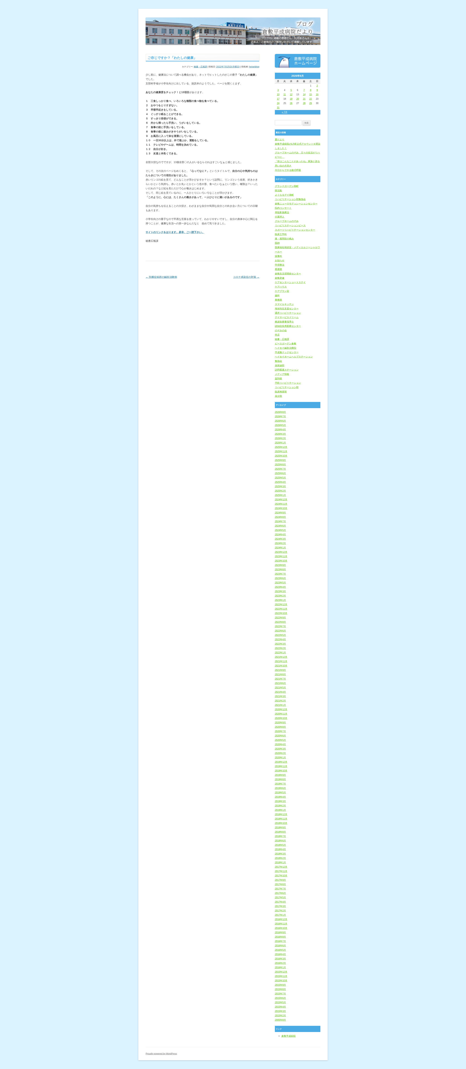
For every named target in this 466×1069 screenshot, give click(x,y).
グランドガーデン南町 (287, 186)
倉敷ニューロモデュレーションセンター (296, 203)
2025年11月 (281, 451)
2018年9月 (280, 827)
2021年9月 (280, 670)
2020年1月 (280, 757)
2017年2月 (280, 910)
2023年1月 (280, 600)
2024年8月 (280, 517)
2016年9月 (280, 932)
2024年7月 (280, 521)
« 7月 (284, 112)
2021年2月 (280, 700)
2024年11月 (281, 504)
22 (310, 98)
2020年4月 (280, 744)
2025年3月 (280, 486)
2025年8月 (280, 464)
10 (278, 94)
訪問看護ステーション (287, 369)
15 (310, 94)
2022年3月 (280, 643)
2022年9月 (280, 617)
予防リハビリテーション (288, 383)
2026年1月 (280, 442)
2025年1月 (280, 495)
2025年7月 (280, 469)
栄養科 (278, 256)
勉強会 (278, 361)
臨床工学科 (281, 234)
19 (291, 98)
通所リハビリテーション (288, 313)
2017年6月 (280, 893)
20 (297, 98)
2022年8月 (280, 622)
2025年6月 (280, 473)
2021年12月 (281, 657)
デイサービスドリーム (287, 317)
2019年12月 (281, 762)
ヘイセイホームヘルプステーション (294, 356)
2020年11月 (281, 713)
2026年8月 (280, 412)
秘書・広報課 (200, 66)
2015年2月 (280, 1015)
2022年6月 (280, 630)
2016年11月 (281, 923)
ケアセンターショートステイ (290, 282)
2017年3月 (280, 906)
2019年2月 (280, 805)
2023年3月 (280, 591)
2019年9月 (280, 775)
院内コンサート (283, 208)
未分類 (278, 396)
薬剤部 (278, 378)
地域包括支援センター (287, 308)
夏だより (279, 139)
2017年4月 (280, 901)
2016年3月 (280, 958)
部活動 (278, 190)
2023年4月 (280, 587)
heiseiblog (254, 66)
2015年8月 (280, 989)
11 (284, 94)
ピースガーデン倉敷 (285, 343)
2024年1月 (280, 547)
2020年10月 (281, 718)
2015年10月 (281, 980)
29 (310, 103)
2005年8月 (280, 1020)
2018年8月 (280, 831)
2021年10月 (281, 665)
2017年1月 (280, 915)
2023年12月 (281, 552)
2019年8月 (280, 779)
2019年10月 (281, 770)
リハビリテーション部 (287, 387)
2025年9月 (280, 460)
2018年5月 (280, 845)
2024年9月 (280, 512)
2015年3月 (280, 1011)
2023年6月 (280, 578)
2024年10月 (281, 508)
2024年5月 (280, 530)
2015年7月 (280, 993)
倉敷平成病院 (288, 1036)
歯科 (277, 295)
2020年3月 (280, 748)
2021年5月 (280, 687)
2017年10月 (281, 875)
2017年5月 (280, 897)
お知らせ (279, 260)
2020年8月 (280, 727)
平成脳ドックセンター (287, 352)
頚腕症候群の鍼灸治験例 (161, 276)
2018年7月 (280, 836)
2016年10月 (281, 928)
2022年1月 (280, 652)
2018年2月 (280, 858)
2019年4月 (280, 797)
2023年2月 (280, 595)
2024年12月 (281, 499)
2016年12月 (281, 919)
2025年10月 (281, 455)
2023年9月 (280, 565)
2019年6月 (280, 788)
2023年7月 (280, 573)
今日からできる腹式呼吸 (288, 170)
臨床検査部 (281, 391)
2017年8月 (280, 884)
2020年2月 (280, 753)
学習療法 (279, 264)
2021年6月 (280, 683)
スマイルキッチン (284, 304)
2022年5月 (280, 635)
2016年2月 (280, 963)
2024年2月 (280, 543)
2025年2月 (280, 490)
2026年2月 (280, 438)
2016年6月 (280, 945)
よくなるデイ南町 (284, 195)
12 (291, 94)
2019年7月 (280, 783)
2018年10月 (281, 823)
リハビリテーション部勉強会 (290, 199)
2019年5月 (280, 792)
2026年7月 (280, 416)
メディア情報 (282, 374)
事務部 (278, 299)
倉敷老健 (279, 278)
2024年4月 (280, 534)
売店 (277, 334)
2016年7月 (280, 941)
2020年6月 (280, 735)
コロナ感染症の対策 (246, 276)
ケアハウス (281, 286)
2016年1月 (280, 967)
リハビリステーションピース (290, 225)
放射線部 (279, 365)
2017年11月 (281, 871)
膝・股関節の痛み (284, 238)
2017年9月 (280, 880)
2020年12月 (281, 709)
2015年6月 (280, 998)
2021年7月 (280, 678)
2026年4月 (280, 429)
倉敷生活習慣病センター (288, 273)
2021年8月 (280, 674)
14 (304, 94)
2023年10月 (281, 560)
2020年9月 (280, 722)
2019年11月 (281, 766)
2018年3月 (280, 853)
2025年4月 (280, 482)
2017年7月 (280, 888)
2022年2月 (280, 648)
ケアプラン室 (282, 291)
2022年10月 (281, 613)
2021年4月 (280, 692)
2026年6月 (280, 420)
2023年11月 (281, 556)
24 (278, 103)
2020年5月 (280, 740)
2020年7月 (280, 731)
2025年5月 (280, 477)
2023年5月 (280, 582)
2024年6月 (280, 525)
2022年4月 (280, 639)
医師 (277, 243)
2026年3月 (280, 434)
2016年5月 (280, 950)
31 (278, 107)
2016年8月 (280, 936)
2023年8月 (280, 569)
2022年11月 (281, 608)
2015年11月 (281, 976)
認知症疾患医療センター (288, 326)
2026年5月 (280, 425)
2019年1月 (280, 810)
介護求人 (279, 216)
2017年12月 (281, 866)
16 (317, 94)
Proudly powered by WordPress (161, 1053)
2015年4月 (280, 1006)
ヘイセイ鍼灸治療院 (285, 348)
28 (304, 103)
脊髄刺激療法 (282, 212)
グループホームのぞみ (287, 221)
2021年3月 (280, 696)
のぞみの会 (281, 330)
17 (278, 98)
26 (291, 103)
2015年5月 (280, 1002)
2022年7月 (280, 626)
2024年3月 (280, 539)
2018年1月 (280, 862)
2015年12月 (281, 971)
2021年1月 (280, 705)
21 (304, 98)
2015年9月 (280, 985)
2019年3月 (280, 801)
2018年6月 (280, 840)
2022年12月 (281, 604)
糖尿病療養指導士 (284, 321)
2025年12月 (281, 447)
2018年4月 (280, 849)
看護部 (278, 269)
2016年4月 (280, 954)
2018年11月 (281, 818)
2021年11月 (281, 661)
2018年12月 (281, 814)
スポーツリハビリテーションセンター (295, 229)
